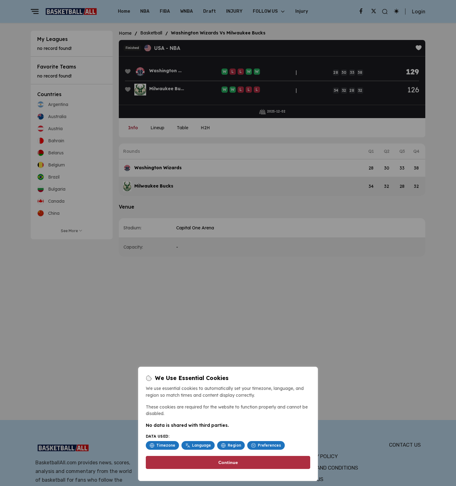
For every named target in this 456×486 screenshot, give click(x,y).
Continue (228, 462)
